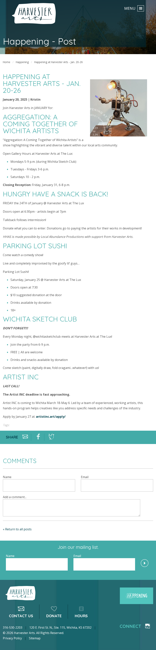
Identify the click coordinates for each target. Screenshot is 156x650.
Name (7, 477)
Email (84, 477)
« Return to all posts (17, 529)
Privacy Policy (12, 638)
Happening (22, 62)
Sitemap (35, 638)
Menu (129, 8)
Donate (54, 615)
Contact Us (21, 615)
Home (6, 62)
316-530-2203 (12, 627)
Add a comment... (14, 497)
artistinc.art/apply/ (51, 416)
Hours (81, 615)
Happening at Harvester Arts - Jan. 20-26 (58, 62)
